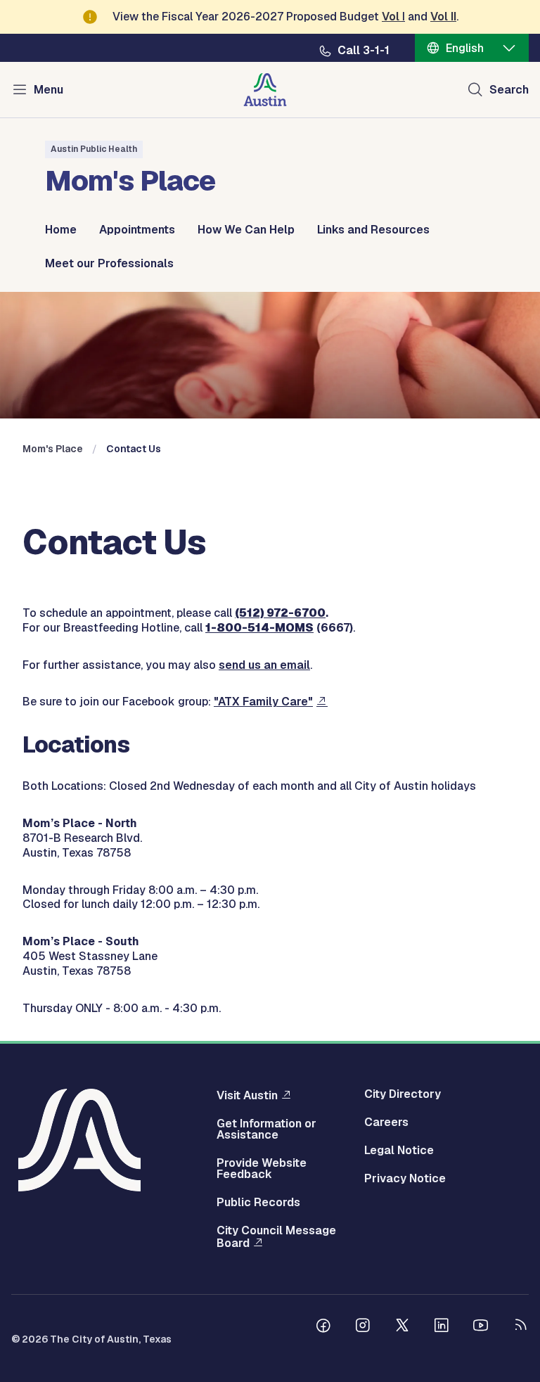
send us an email (264, 665)
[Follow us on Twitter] (402, 1327)
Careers (386, 1122)
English (465, 48)
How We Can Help (246, 230)
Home (61, 230)
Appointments (137, 230)
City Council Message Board (276, 1237)
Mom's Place (52, 448)
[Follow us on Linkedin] (441, 1327)
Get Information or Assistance (266, 1129)
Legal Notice (399, 1150)
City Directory (402, 1094)
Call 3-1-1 (364, 50)
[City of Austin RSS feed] (520, 1327)
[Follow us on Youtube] (480, 1327)
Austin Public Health (94, 149)
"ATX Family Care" (263, 701)
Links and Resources (373, 230)
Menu (48, 89)
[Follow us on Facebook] (323, 1327)
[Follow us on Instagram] (362, 1327)
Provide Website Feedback (262, 1169)
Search (509, 89)
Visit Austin (247, 1095)
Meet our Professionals (109, 263)
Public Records (258, 1202)
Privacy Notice (405, 1178)
